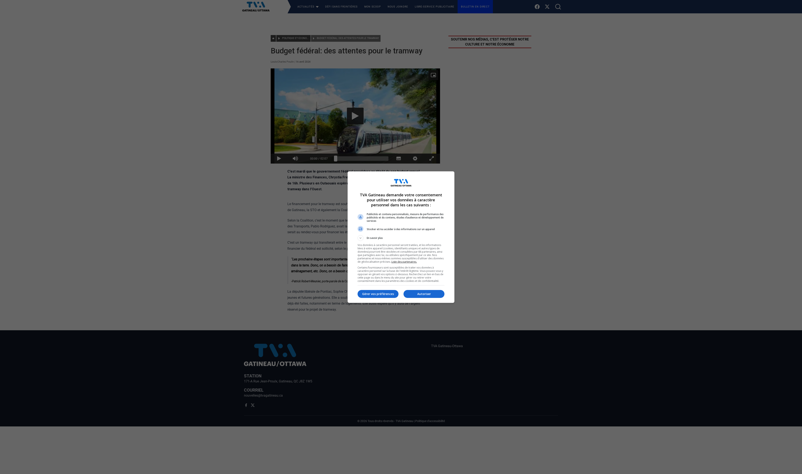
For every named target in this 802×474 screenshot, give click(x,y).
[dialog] (401, 237)
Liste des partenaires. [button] (404, 261)
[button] (401, 238)
